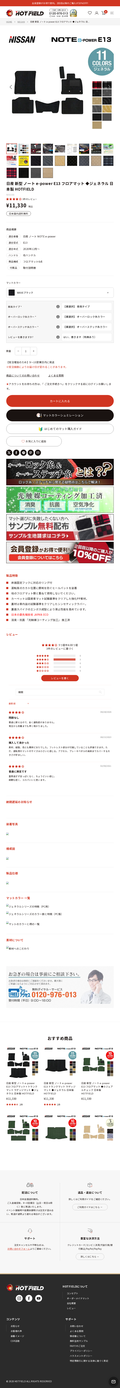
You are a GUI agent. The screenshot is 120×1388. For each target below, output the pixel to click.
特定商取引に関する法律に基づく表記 (89, 1360)
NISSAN (21, 21)
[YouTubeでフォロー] (38, 1298)
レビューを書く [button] (60, 678)
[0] (103, 13)
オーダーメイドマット (78, 1298)
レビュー (71, 1308)
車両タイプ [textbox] (35, 306)
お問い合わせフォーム (18, 1248)
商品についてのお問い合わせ (23, 375)
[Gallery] (60, 106)
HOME (9, 21)
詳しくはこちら (88, 1256)
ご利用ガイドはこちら (88, 1207)
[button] (14, 199)
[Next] (109, 87)
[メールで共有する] (38, 453)
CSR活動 (15, 1340)
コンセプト (72, 1293)
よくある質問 (56, 375)
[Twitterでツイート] (9, 453)
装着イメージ (17, 1336)
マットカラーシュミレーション (63, 415)
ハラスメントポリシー (81, 1355)
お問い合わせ (76, 1326)
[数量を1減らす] (18, 351)
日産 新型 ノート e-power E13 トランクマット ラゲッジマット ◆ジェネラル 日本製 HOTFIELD (59, 1088)
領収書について (78, 1336)
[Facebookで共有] (16, 453)
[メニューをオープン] (112, 13)
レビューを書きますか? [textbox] (35, 337)
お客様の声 (16, 1331)
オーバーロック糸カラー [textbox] (35, 316)
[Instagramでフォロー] (19, 1298)
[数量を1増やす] (33, 351)
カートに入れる (60, 401)
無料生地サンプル (79, 1340)
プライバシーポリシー (81, 1350)
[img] (16, 712)
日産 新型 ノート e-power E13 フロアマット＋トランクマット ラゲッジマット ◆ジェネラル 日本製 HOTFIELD (22, 1088)
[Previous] (10, 87)
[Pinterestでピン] (31, 453)
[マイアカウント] (90, 13)
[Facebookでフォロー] (28, 1298)
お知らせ (15, 1326)
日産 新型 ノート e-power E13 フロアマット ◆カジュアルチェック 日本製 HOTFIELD (97, 1088)
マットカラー (13, 282)
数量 (8, 351)
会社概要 (71, 1303)
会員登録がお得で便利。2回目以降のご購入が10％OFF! (60, 3)
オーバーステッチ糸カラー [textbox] (35, 326)
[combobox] (60, 292)
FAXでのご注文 (77, 1345)
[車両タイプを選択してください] (58, 306)
